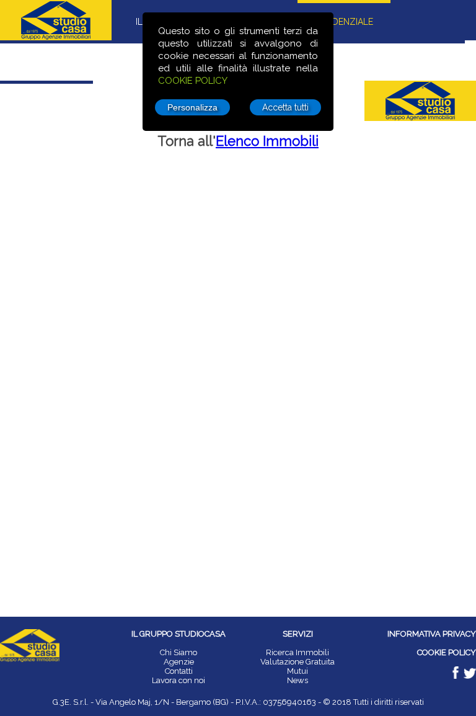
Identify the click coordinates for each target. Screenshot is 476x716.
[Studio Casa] (30, 659)
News (297, 680)
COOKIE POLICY (192, 80)
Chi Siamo (178, 652)
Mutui (297, 671)
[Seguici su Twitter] (470, 676)
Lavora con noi (178, 680)
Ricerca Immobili (297, 652)
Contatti (179, 671)
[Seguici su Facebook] (456, 676)
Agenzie (179, 661)
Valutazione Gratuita (297, 661)
